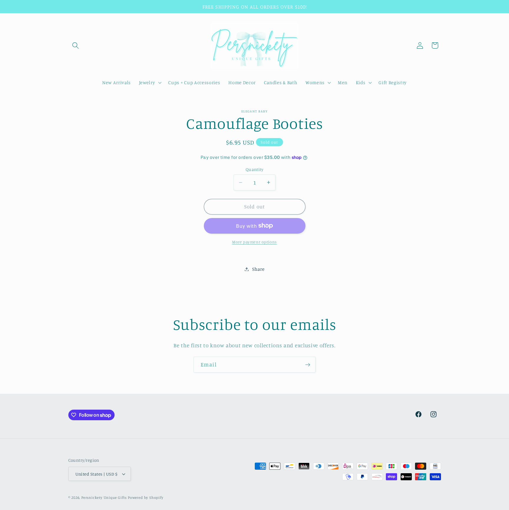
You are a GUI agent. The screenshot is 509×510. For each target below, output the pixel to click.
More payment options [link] (254, 241)
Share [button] (258, 269)
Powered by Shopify (145, 497)
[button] (75, 45)
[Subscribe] (307, 365)
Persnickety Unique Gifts (104, 497)
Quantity (255, 169)
